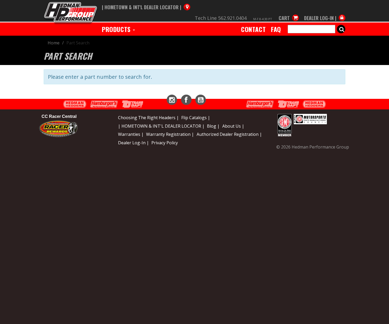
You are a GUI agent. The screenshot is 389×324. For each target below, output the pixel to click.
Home (54, 43)
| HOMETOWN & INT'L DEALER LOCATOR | (161, 126)
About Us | (233, 126)
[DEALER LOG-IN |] (323, 13)
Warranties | (131, 134)
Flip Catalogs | (195, 118)
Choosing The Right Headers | (148, 118)
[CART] (288, 13)
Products (117, 29)
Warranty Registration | (170, 134)
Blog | (213, 126)
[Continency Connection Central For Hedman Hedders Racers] (58, 128)
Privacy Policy (164, 143)
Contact (253, 29)
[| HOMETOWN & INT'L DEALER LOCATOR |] (146, 2)
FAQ (276, 29)
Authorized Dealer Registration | (229, 134)
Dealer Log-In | (133, 143)
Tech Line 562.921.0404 (221, 18)
